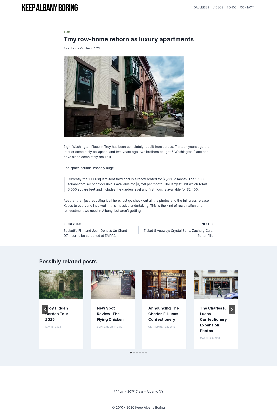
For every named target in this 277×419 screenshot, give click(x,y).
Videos (218, 7)
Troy (67, 31)
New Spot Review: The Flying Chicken (110, 314)
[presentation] (61, 284)
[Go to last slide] (45, 309)
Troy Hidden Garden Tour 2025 (56, 314)
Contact (247, 7)
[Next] (232, 309)
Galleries (201, 7)
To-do (231, 7)
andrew (72, 48)
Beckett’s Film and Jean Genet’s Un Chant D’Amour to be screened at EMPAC (95, 230)
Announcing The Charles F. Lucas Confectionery (163, 314)
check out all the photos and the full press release (171, 200)
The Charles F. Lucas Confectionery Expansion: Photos (213, 319)
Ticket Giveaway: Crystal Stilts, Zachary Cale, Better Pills (178, 230)
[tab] (131, 353)
